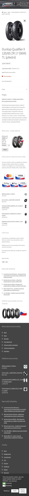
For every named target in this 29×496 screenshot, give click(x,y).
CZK (3, 262)
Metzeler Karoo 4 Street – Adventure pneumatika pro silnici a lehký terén (13, 280)
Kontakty (6, 351)
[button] (24, 21)
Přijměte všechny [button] (22, 490)
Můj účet (6, 339)
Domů (5, 12)
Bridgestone (7, 454)
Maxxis (6, 469)
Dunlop (6, 463)
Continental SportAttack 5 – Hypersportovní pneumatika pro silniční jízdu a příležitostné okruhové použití (15, 275)
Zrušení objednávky (9, 348)
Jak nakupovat (8, 342)
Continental (7, 457)
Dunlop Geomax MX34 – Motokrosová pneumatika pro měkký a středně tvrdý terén (15, 285)
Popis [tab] (3, 89)
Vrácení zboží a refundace (11, 345)
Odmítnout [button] (7, 490)
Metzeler (6, 473)
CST (5, 460)
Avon (5, 451)
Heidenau (6, 466)
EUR (6, 262)
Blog (5, 332)
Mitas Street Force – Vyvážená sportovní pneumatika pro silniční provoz (14, 289)
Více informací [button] (13, 481)
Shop (9, 12)
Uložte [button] (15, 490)
